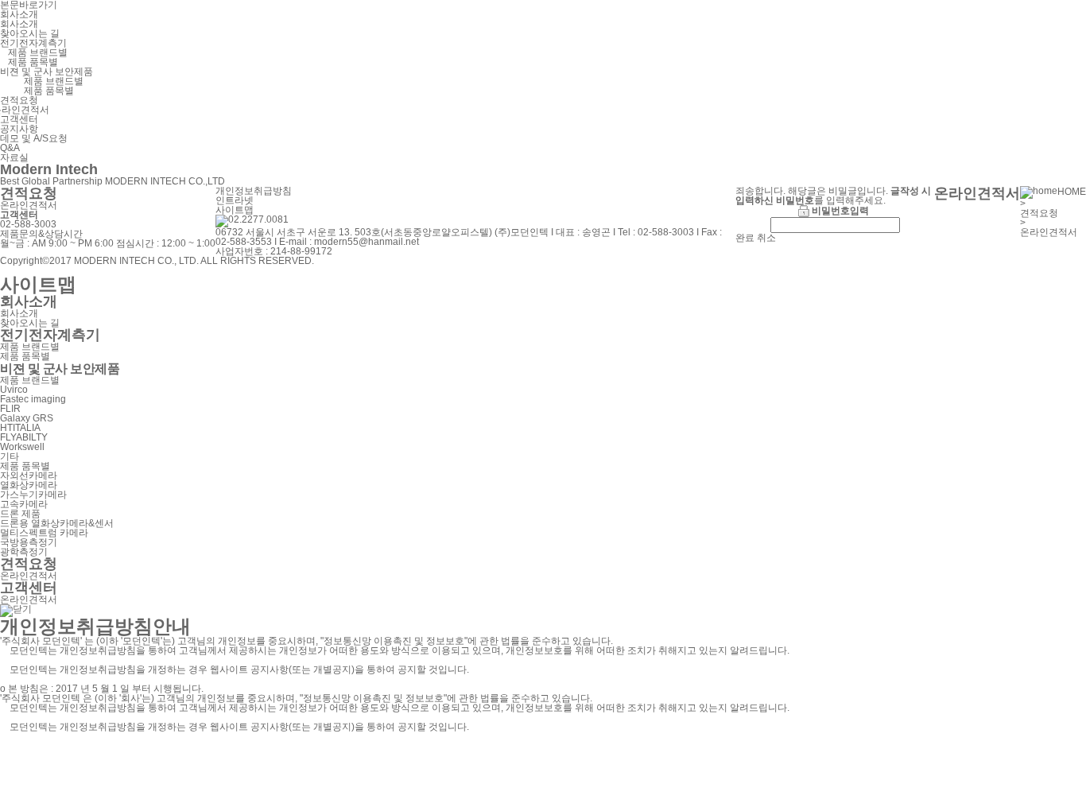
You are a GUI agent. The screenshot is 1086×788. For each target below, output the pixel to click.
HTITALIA (20, 427)
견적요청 (19, 100)
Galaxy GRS (26, 418)
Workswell (22, 446)
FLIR (10, 408)
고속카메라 (24, 504)
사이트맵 (234, 209)
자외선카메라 (28, 475)
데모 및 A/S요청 (34, 138)
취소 (766, 237)
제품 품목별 (33, 62)
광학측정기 (24, 551)
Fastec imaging (33, 399)
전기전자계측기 (33, 43)
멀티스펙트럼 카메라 (44, 532)
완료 (744, 237)
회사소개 (19, 14)
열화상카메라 (28, 485)
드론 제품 (20, 513)
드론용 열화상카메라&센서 (57, 523)
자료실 (14, 157)
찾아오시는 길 (30, 33)
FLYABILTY (24, 437)
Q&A (10, 147)
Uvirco (14, 389)
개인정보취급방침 (253, 190)
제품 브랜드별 (38, 52)
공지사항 (19, 128)
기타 (9, 456)
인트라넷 (234, 200)
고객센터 (19, 119)
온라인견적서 (28, 205)
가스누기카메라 (33, 494)
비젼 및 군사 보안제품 (46, 71)
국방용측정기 (28, 542)
